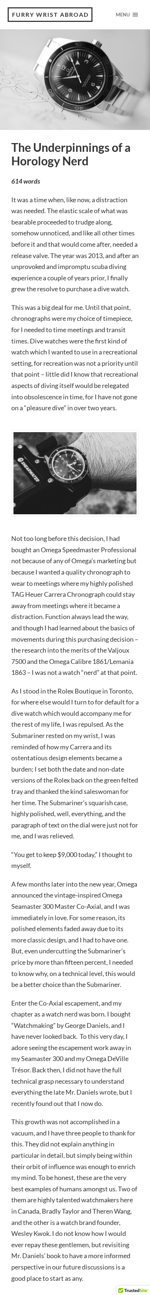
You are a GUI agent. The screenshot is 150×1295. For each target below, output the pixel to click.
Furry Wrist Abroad (50, 14)
